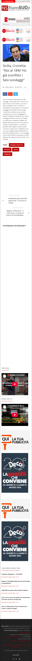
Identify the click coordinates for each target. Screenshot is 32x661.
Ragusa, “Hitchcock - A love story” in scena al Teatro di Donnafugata (14, 213)
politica (7, 149)
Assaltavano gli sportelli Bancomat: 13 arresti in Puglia (18, 200)
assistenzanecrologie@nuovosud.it (21, 641)
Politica (7, 87)
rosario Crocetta (16, 145)
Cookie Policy (16, 647)
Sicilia (16, 149)
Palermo (11, 87)
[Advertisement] (16, 174)
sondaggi (7, 154)
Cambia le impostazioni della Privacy (12, 645)
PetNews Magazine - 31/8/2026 (12, 574)
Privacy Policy (26, 645)
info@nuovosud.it (25, 632)
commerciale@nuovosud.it (14, 636)
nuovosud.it (16, 655)
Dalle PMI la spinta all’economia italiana (15, 590)
